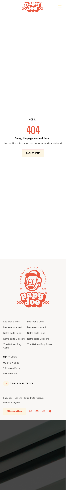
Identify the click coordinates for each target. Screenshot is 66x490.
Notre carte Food (12, 333)
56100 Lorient (10, 373)
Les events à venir (13, 327)
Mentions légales (11, 402)
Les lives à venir (11, 321)
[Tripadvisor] (37, 411)
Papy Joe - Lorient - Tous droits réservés (24, 398)
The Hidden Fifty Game (12, 346)
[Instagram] (30, 411)
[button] (60, 7)
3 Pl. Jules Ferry (11, 368)
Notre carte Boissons (14, 338)
